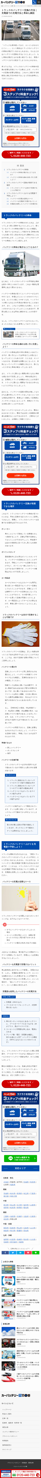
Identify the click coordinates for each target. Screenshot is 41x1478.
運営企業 (5, 1427)
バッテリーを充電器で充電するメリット (23, 201)
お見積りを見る (20, 138)
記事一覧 (5, 1418)
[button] (5, 1252)
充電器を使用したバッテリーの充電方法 (23, 204)
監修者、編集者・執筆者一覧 (12, 1423)
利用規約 (5, 143)
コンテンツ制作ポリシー (10, 1431)
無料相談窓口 (6, 1445)
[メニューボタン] (39, 2)
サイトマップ (6, 1449)
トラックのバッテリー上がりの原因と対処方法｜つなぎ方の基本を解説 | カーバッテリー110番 (26, 334)
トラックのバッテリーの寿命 (18, 169)
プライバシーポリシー (13, 143)
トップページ (6, 1409)
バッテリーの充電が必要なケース (21, 198)
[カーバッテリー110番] (13, 2)
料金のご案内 (6, 1414)
